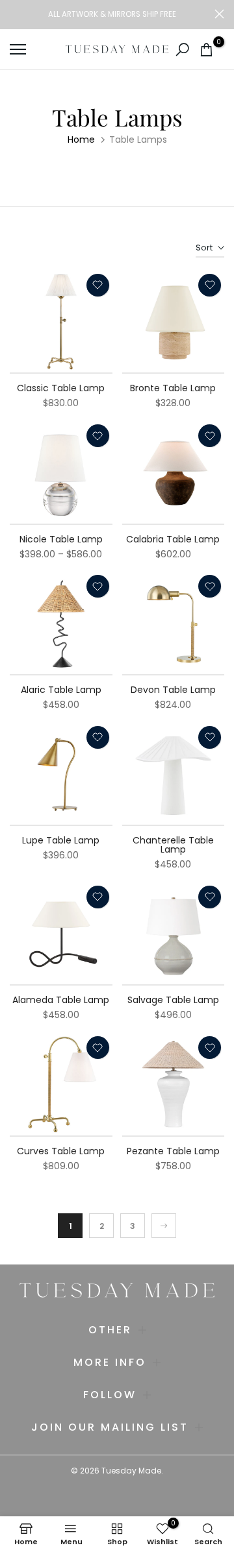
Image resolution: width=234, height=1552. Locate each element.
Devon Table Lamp (173, 689)
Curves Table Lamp (61, 1151)
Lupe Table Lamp (60, 840)
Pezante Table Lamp (173, 1151)
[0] (206, 50)
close (219, 14)
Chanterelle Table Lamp (173, 845)
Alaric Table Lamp (61, 689)
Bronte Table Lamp (173, 388)
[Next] (163, 1225)
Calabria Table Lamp (173, 539)
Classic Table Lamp (61, 388)
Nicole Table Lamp (61, 539)
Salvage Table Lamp (173, 999)
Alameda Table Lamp (60, 999)
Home (81, 139)
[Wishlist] (97, 285)
